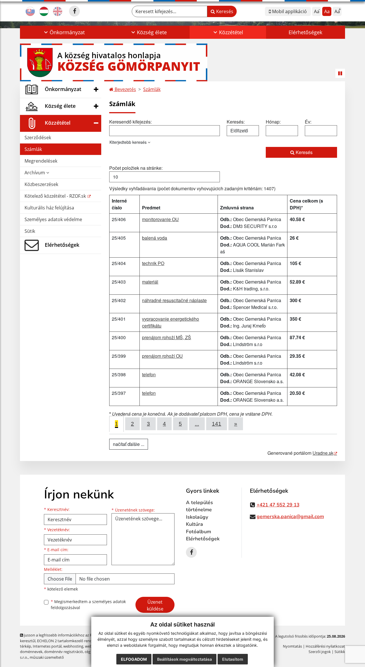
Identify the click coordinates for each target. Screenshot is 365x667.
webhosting (73, 646)
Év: (308, 121)
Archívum (35, 172)
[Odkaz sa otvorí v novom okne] (74, 11)
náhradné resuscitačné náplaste (174, 300)
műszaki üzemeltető (47, 657)
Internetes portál (47, 646)
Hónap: (273, 121)
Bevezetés (124, 89)
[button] (63, 32)
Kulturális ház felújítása (49, 208)
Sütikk (339, 651)
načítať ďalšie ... (128, 444)
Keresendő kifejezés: (130, 121)
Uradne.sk (323, 453)
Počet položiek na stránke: (136, 168)
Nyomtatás (292, 646)
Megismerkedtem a (88, 604)
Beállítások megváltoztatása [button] (184, 659)
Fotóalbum (198, 531)
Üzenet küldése (155, 605)
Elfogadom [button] (134, 659)
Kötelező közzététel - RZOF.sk (56, 196)
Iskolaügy (197, 517)
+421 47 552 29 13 (278, 505)
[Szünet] (340, 73)
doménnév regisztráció (63, 651)
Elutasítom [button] (232, 659)
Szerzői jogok (320, 651)
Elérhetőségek (305, 32)
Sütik (30, 231)
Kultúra (194, 524)
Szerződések (38, 137)
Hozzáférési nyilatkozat (325, 646)
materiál (150, 281)
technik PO (153, 263)
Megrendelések (41, 161)
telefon (149, 374)
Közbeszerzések (41, 184)
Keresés (224, 11)
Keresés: (236, 121)
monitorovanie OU (160, 219)
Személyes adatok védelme (53, 219)
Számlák (33, 149)
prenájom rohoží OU (162, 356)
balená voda (154, 238)
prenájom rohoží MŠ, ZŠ (166, 337)
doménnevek (31, 651)
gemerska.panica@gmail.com (290, 516)
